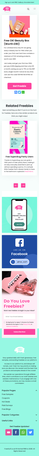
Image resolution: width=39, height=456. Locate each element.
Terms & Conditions (12, 326)
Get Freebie (19, 86)
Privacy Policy (27, 324)
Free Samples (7, 394)
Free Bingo (6, 409)
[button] (23, 185)
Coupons (6, 398)
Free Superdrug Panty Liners (19, 156)
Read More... (29, 171)
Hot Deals (6, 402)
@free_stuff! (22, 262)
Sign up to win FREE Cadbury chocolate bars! (19, 2)
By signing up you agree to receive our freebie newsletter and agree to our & (20, 324)
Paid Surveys (7, 405)
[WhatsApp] (19, 232)
